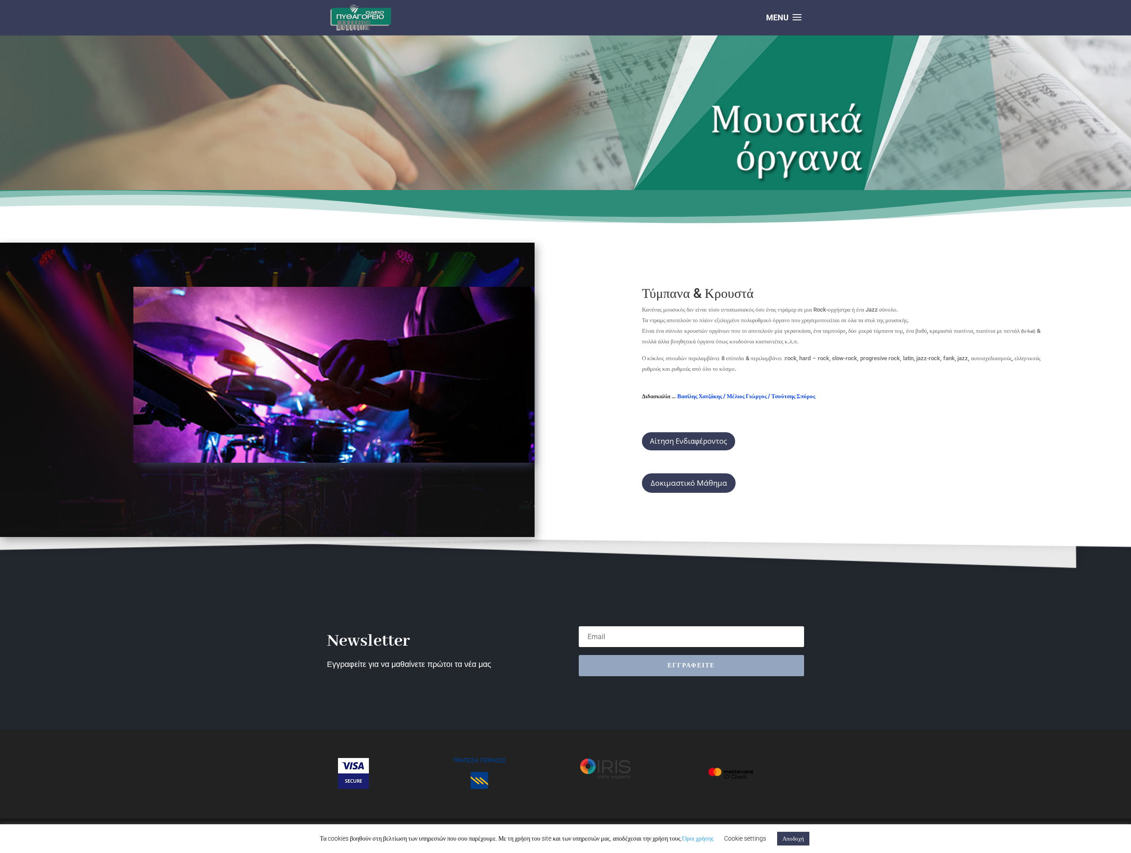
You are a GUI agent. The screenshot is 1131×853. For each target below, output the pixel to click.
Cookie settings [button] (745, 838)
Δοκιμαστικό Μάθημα (688, 483)
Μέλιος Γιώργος (747, 396)
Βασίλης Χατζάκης (699, 396)
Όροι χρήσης (698, 838)
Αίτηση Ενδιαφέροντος (688, 441)
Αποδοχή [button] (793, 838)
